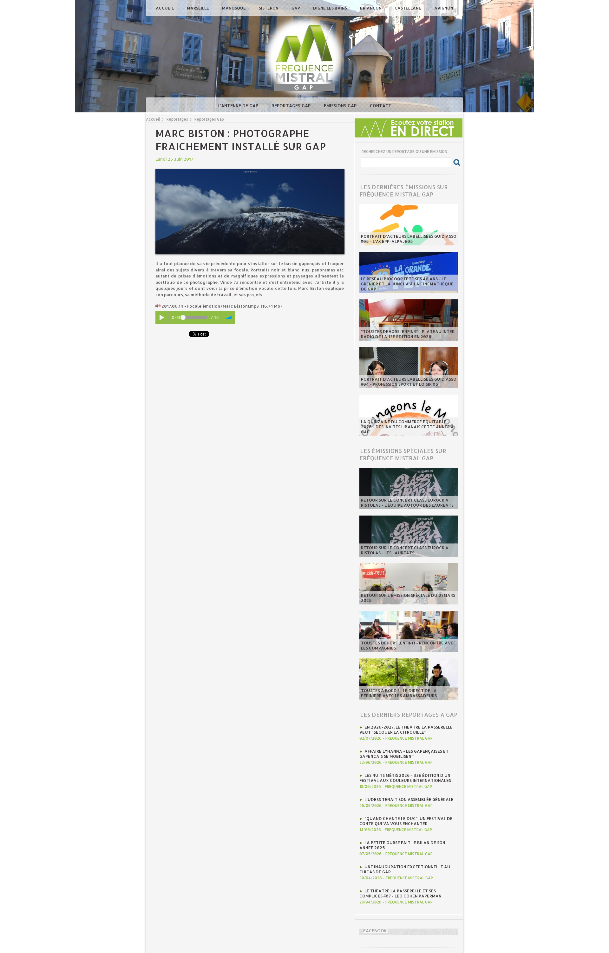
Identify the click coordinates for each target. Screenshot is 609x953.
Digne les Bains (330, 7)
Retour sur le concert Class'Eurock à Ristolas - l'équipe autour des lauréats (407, 502)
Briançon (371, 7)
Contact (380, 105)
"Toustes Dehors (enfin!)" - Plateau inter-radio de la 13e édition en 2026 (408, 334)
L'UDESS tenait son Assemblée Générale (409, 799)
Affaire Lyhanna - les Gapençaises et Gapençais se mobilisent (404, 754)
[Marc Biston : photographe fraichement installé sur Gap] (249, 171)
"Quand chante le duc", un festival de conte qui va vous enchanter (406, 821)
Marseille (198, 7)
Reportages (177, 119)
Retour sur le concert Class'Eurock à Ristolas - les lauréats (405, 550)
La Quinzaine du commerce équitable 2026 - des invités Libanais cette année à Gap (407, 426)
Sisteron (269, 7)
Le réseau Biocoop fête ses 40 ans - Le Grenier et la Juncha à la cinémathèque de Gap (407, 283)
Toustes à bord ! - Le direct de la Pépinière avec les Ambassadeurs (399, 693)
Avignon (443, 7)
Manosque (234, 7)
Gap (296, 7)
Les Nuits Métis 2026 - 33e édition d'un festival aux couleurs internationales (405, 778)
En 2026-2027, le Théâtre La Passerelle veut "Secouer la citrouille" (406, 729)
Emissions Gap (341, 105)
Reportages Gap (292, 105)
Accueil (165, 7)
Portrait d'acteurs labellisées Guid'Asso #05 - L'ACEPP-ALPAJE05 (408, 239)
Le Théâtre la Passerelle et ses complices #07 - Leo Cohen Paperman (400, 893)
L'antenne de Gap (238, 105)
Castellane (408, 7)
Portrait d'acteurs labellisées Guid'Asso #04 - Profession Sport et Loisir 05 (408, 382)
